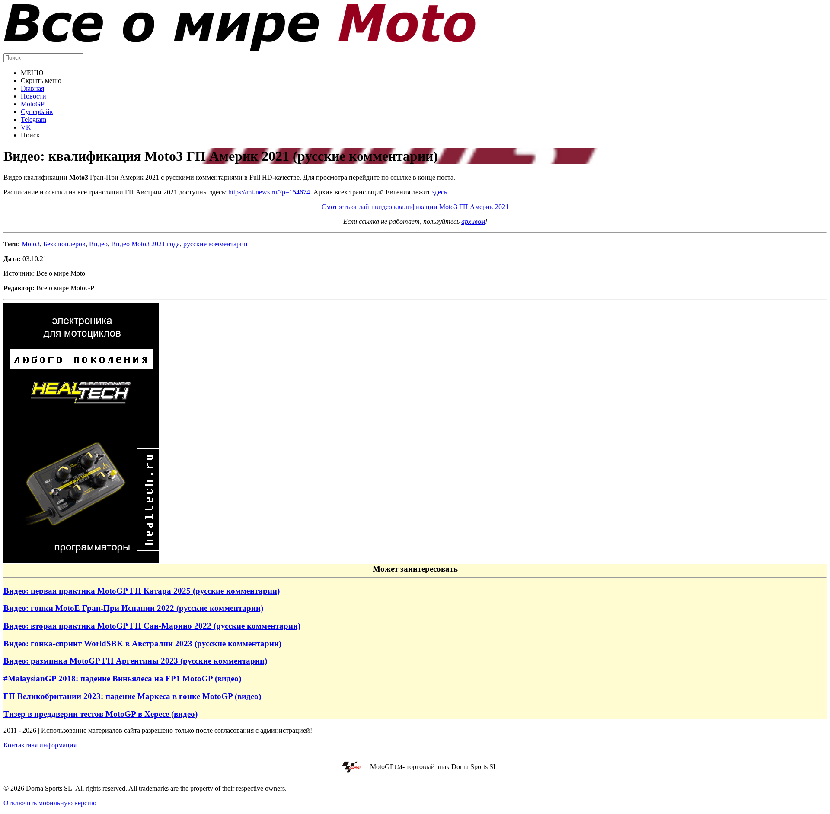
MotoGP (33, 104)
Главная (32, 88)
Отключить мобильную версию (49, 803)
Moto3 (31, 244)
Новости (33, 96)
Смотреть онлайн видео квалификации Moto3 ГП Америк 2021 (415, 206)
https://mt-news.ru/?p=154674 (269, 192)
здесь (439, 192)
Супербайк (37, 111)
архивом (473, 221)
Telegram (33, 119)
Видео (98, 244)
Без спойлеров (64, 244)
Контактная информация (40, 745)
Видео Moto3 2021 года (145, 244)
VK (26, 127)
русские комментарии (215, 244)
